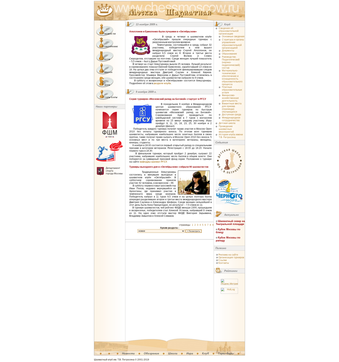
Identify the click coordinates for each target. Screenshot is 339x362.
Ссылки (222, 260)
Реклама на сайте (228, 254)
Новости (128, 353)
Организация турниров (231, 257)
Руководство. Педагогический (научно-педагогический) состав (231, 62)
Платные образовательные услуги (232, 90)
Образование (229, 53)
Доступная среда (231, 114)
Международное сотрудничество (231, 119)
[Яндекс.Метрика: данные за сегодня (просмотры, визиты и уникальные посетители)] (229, 282)
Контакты (223, 263)
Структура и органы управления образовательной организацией (233, 43)
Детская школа (227, 123)
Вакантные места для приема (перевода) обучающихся (231, 107)
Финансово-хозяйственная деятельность (230, 98)
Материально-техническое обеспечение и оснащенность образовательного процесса (232, 77)
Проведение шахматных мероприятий (226, 129)
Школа (172, 353)
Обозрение (151, 353)
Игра (189, 353)
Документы (228, 50)
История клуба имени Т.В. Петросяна (231, 136)
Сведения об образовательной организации (229, 31)
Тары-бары (226, 353)
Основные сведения (233, 36)
